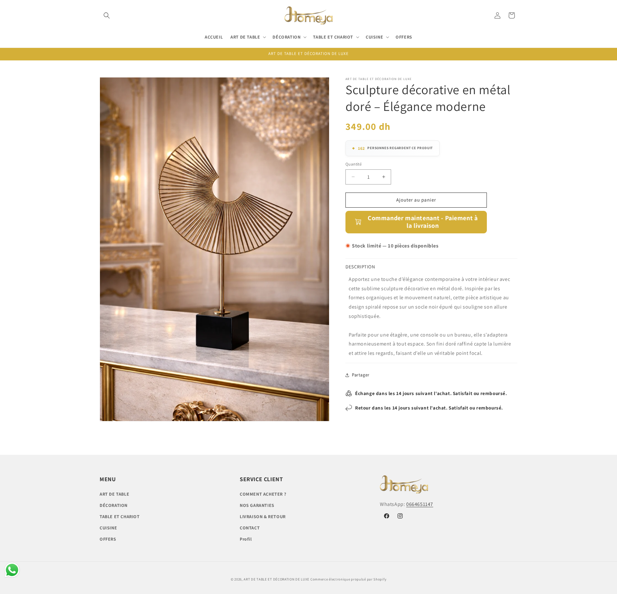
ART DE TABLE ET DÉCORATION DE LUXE (276, 579)
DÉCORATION (114, 505)
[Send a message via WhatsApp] (12, 570)
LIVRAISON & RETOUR (263, 516)
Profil (246, 539)
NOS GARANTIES (257, 505)
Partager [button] (361, 375)
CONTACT (250, 528)
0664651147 (419, 504)
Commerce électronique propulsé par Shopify (348, 579)
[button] (107, 15)
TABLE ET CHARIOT (120, 516)
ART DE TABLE (114, 494)
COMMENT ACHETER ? (263, 494)
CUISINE (108, 528)
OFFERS (108, 539)
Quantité (353, 164)
